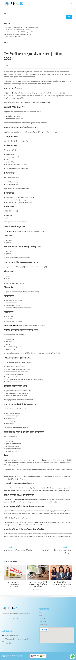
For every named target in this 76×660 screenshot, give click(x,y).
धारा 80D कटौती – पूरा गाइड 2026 (12, 36)
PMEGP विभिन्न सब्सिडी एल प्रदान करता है (15, 231)
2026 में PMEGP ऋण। (48, 488)
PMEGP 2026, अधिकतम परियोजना (15, 499)
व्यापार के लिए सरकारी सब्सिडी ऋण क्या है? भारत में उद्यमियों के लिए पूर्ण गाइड (38, 584)
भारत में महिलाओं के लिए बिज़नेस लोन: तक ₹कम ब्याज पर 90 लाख (61, 583)
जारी (28, 72)
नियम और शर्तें (42, 621)
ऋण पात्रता (22, 81)
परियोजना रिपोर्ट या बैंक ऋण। (17, 479)
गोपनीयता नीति (43, 624)
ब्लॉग (5, 46)
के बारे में (41, 616)
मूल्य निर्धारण (42, 618)
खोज (5, 13)
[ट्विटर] (9, 618)
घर (40, 613)
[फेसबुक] (4, 618)
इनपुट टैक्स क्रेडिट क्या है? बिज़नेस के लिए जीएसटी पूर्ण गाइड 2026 (19, 34)
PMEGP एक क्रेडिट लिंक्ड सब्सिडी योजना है (15, 93)
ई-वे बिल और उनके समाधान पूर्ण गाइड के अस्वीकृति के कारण (17, 30)
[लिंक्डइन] (13, 618)
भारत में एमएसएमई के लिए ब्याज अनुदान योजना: (14, 583)
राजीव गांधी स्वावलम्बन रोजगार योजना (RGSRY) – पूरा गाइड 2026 (19, 32)
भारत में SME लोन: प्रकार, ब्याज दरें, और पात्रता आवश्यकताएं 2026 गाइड (21, 27)
